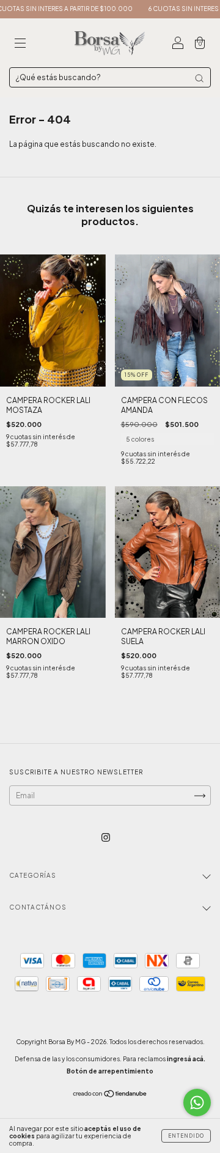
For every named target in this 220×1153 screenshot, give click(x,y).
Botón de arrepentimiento (110, 1071)
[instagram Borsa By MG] (106, 837)
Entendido (186, 1136)
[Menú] (20, 44)
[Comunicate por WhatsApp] (197, 1102)
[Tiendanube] (110, 1095)
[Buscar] (199, 78)
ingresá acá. (186, 1058)
